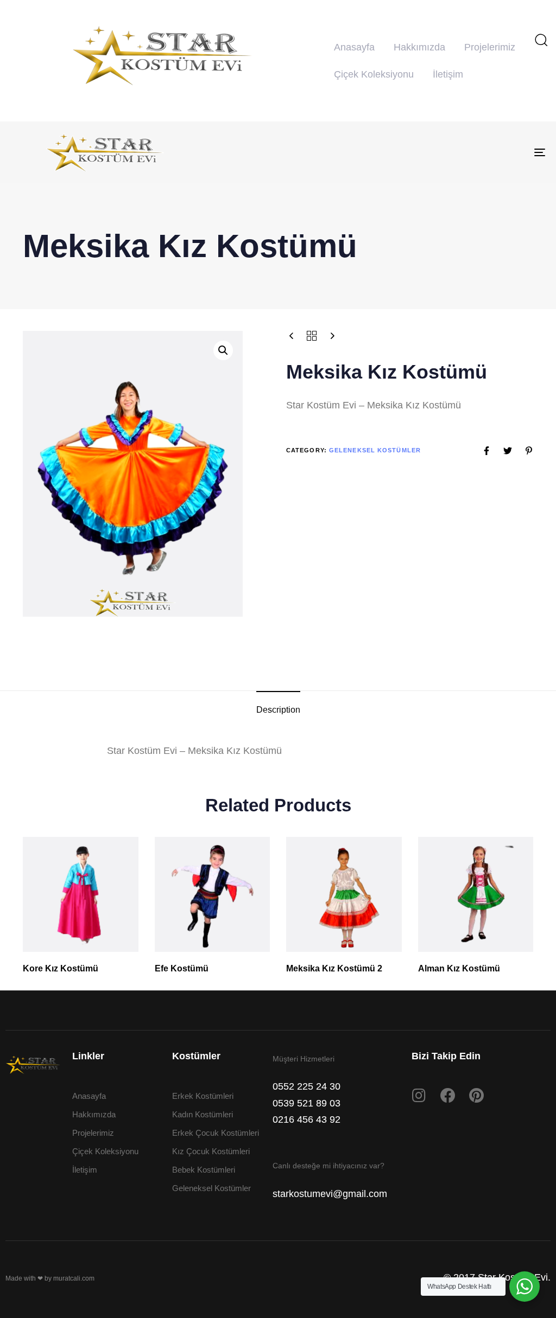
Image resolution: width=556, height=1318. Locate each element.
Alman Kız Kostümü (459, 968)
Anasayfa (354, 47)
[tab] (278, 709)
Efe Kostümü (181, 968)
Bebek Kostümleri (203, 1169)
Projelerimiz (489, 47)
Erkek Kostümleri (202, 1096)
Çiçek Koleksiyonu (374, 74)
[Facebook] (448, 1095)
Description (278, 709)
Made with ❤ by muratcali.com (49, 1278)
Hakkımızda (419, 47)
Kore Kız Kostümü (60, 968)
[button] (540, 39)
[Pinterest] (476, 1095)
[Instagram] (419, 1095)
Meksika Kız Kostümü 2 (334, 968)
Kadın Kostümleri (202, 1114)
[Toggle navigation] (456, 152)
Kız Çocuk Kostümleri (211, 1151)
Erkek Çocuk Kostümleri (215, 1132)
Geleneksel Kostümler (375, 450)
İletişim (448, 74)
